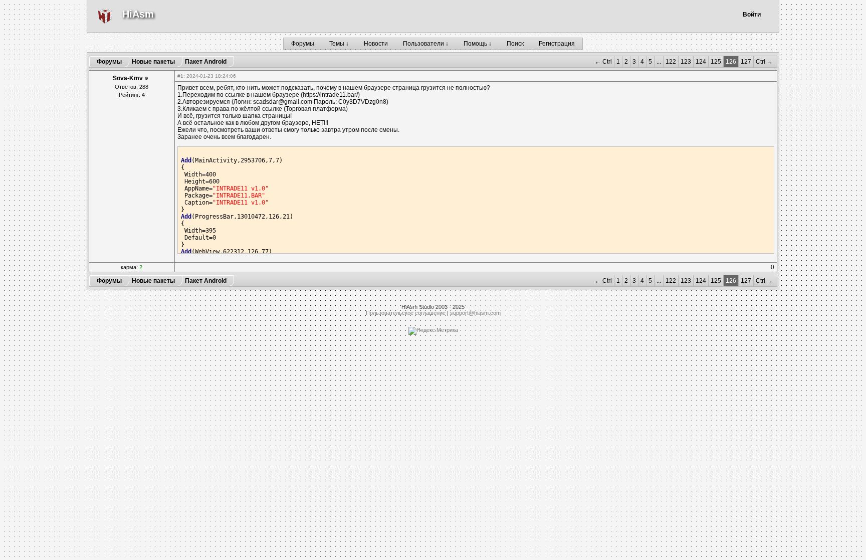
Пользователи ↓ (426, 43)
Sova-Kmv (128, 78)
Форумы (302, 43)
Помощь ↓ (478, 43)
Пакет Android (206, 61)
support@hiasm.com (475, 313)
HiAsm (138, 14)
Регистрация (557, 43)
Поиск (515, 43)
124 (701, 61)
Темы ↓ (339, 43)
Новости (376, 43)
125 (716, 61)
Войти (752, 14)
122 (671, 61)
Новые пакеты (153, 61)
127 (746, 61)
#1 (180, 76)
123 (686, 61)
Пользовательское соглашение (406, 313)
